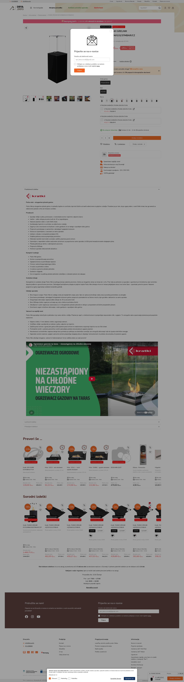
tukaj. (98, 66)
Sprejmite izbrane (115, 679)
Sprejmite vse (129, 679)
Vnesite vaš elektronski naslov (83, 56)
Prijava (79, 70)
